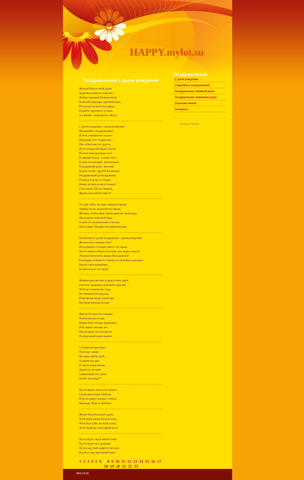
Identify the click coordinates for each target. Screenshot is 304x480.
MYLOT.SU (82, 473)
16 (153, 461)
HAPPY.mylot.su (167, 52)
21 (124, 466)
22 (130, 466)
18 (106, 466)
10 (117, 461)
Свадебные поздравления (192, 85)
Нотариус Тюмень (189, 123)
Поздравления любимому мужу (196, 97)
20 (118, 466)
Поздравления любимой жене (194, 91)
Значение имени (185, 103)
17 (159, 461)
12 (129, 461)
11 (123, 461)
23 (136, 466)
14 (141, 461)
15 (147, 461)
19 (112, 466)
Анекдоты (181, 109)
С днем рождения (186, 79)
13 (135, 461)
